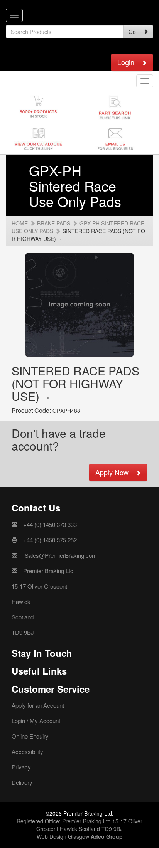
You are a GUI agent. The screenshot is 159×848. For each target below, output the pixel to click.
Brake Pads (53, 223)
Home (20, 223)
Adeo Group (107, 836)
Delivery (22, 782)
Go (132, 31)
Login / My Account (36, 721)
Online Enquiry (30, 736)
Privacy (21, 767)
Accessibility (27, 751)
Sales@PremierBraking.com (61, 555)
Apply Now (112, 472)
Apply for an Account (38, 705)
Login (125, 62)
